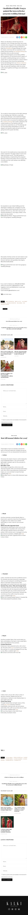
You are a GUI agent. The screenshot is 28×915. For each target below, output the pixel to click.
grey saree (7, 704)
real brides (19, 303)
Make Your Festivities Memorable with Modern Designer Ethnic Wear (7, 809)
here (10, 473)
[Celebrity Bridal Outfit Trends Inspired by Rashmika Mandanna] (7, 822)
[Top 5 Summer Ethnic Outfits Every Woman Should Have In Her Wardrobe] (20, 800)
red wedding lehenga (19, 51)
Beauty (7, 5)
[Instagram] (15, 909)
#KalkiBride (9, 48)
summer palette (9, 760)
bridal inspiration (10, 301)
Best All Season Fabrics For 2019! (14, 321)
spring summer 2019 (18, 757)
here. (17, 709)
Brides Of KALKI (13, 5)
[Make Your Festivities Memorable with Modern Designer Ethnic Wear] (7, 800)
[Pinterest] (12, 909)
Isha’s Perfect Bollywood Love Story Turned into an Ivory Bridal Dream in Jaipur (7, 353)
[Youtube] (19, 909)
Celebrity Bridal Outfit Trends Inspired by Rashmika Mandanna (6, 831)
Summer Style (17, 760)
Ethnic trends (14, 435)
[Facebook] (9, 909)
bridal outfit (18, 301)
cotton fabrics (9, 757)
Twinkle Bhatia (4, 37)
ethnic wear (19, 5)
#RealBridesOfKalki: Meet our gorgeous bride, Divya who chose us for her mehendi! (14, 328)
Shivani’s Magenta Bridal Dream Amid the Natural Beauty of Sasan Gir (20, 353)
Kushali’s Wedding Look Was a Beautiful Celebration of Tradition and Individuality (7, 375)
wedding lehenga (7, 121)
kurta (12, 647)
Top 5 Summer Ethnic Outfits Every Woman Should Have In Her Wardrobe (19, 809)
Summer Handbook (18, 759)
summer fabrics (9, 759)
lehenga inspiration (11, 303)
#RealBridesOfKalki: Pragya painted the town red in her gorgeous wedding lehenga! (14, 784)
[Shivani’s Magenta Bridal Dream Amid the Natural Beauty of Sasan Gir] (20, 344)
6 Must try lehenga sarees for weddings (14, 777)
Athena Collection (21, 63)
